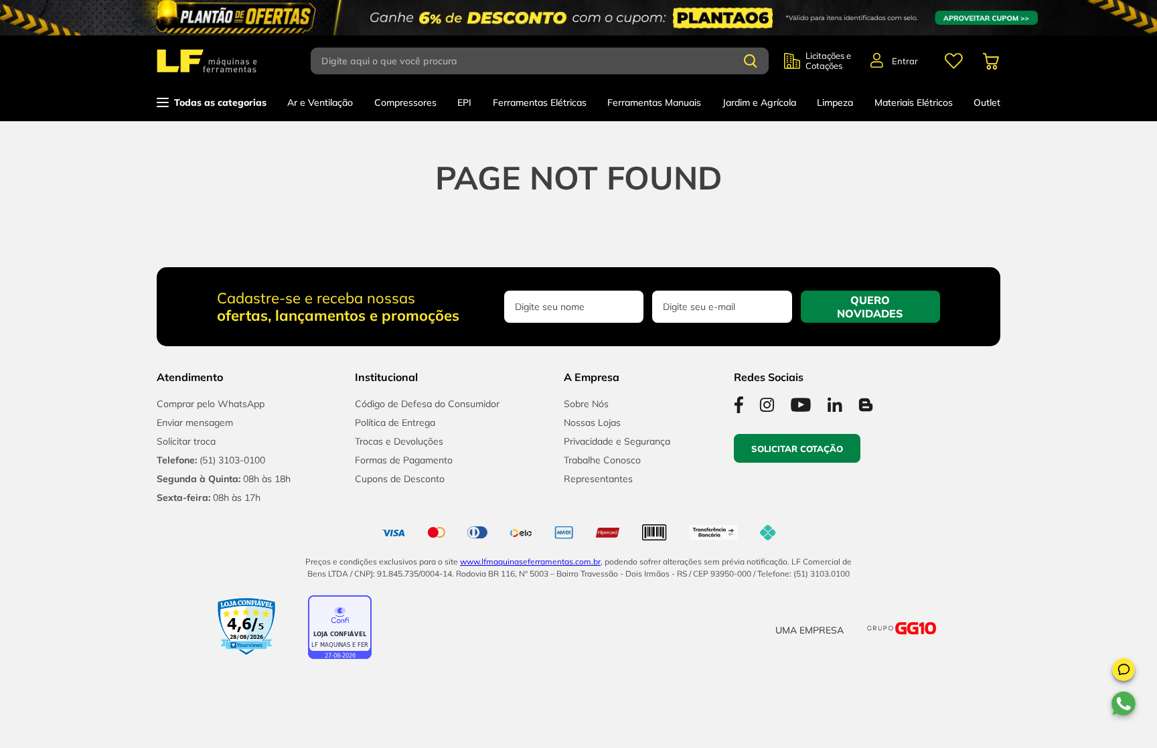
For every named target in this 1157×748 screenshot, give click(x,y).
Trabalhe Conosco (602, 460)
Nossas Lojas (592, 423)
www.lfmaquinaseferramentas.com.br (530, 561)
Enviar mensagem (195, 423)
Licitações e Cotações (828, 61)
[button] (1123, 671)
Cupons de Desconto (400, 479)
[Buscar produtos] (750, 61)
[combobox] (547, 61)
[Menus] (953, 61)
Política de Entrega (395, 423)
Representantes (598, 479)
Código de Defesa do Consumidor (427, 404)
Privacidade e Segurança (617, 441)
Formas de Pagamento (404, 460)
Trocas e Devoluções (399, 441)
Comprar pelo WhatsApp (210, 404)
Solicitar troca (186, 441)
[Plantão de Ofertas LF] (578, 17)
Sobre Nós (586, 404)
